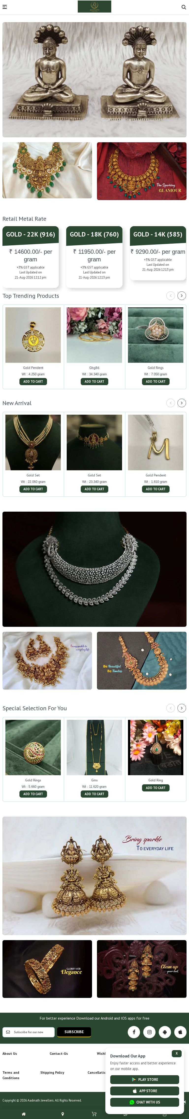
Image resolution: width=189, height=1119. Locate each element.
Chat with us (148, 1102)
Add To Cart (33, 381)
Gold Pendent (33, 367)
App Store (148, 1090)
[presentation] (170, 295)
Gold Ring (155, 780)
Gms (94, 780)
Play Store (148, 1079)
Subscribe (74, 1031)
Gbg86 (94, 367)
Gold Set (33, 475)
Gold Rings (156, 367)
